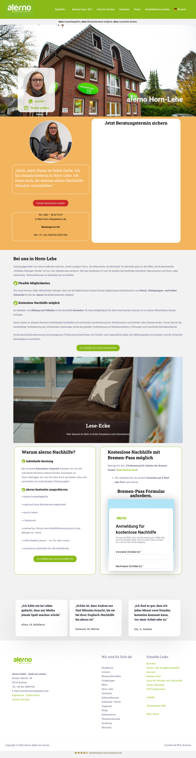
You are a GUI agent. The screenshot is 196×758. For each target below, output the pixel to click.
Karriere (151, 663)
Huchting (107, 723)
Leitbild (150, 697)
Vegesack (107, 705)
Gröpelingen (108, 680)
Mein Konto (152, 713)
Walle (105, 710)
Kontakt (150, 671)
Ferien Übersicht (155, 684)
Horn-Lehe (107, 688)
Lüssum (106, 671)
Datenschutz (33, 695)
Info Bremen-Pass (127, 469)
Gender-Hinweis (21, 699)
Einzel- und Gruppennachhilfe (162, 667)
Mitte (104, 684)
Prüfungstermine (155, 688)
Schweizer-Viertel (111, 701)
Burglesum (107, 667)
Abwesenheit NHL (156, 705)
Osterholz (107, 693)
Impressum (18, 695)
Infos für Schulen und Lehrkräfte (164, 680)
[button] (66, 9)
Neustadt (106, 727)
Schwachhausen (110, 697)
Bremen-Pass (153, 676)
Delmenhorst (109, 714)
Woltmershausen (111, 718)
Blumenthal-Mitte (111, 676)
